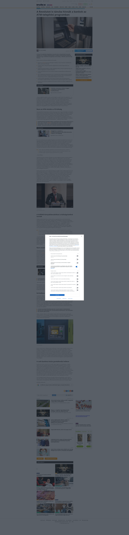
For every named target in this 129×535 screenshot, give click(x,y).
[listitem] (64, 253)
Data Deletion (59, 298)
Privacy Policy (70, 298)
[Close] (82, 236)
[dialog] (64, 267)
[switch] (77, 256)
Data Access (64, 298)
